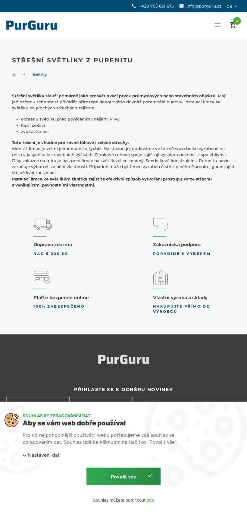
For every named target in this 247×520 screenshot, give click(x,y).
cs (229, 6)
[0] (233, 25)
